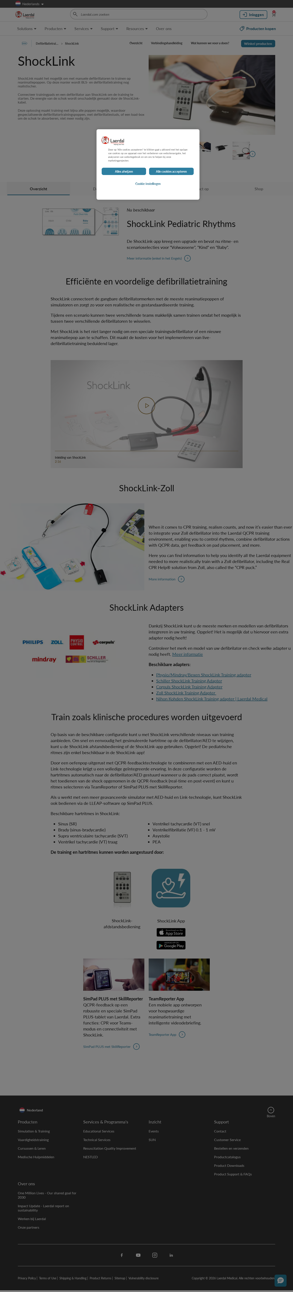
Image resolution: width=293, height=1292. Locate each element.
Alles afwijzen (124, 171)
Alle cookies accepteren (171, 171)
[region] (148, 164)
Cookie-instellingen (148, 183)
